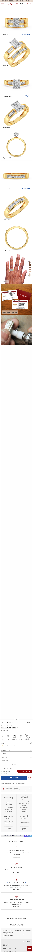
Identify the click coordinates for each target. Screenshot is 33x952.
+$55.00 (13, 764)
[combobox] (16, 746)
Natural (3, 727)
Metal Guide (31, 743)
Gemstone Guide (31, 750)
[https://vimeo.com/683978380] (16, 330)
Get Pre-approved (24, 807)
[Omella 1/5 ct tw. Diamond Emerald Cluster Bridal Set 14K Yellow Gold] (16, 299)
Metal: (2, 743)
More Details (20, 727)
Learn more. (16, 857)
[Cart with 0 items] (30, 4)
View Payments (9, 807)
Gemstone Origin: (5, 750)
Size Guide (31, 757)
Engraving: (3, 764)
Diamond (9, 727)
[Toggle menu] (2, 4)
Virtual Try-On (26, 34)
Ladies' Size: (4, 757)
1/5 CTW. (14, 727)
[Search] (28, 4)
